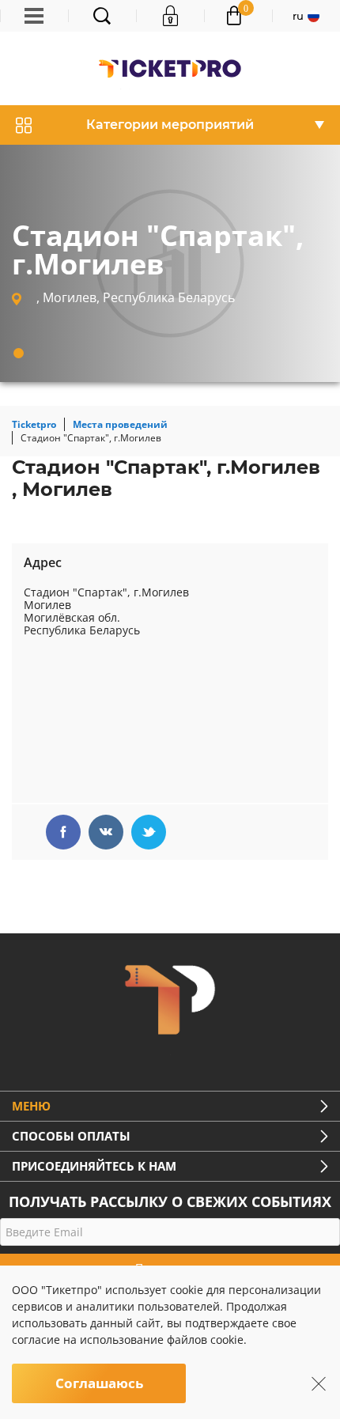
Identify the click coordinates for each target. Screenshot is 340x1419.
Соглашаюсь (99, 1383)
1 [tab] (18, 353)
